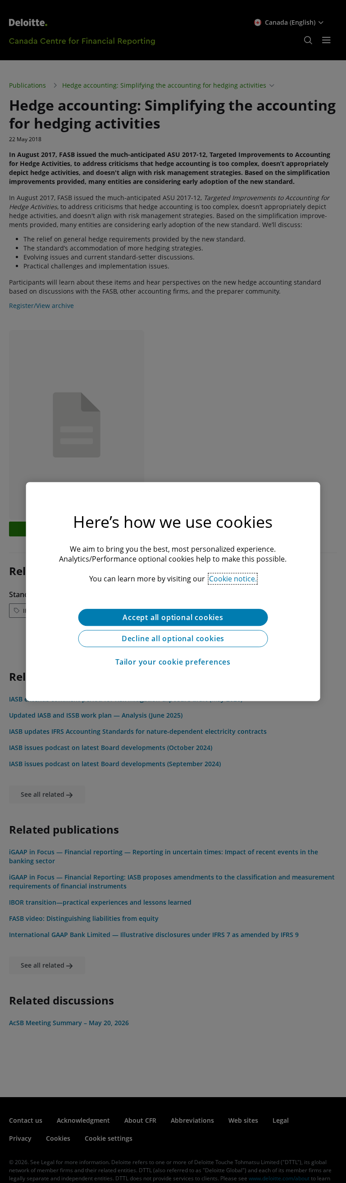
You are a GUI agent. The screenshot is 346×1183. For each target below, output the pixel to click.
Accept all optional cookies (173, 617)
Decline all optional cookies (173, 638)
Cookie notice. (233, 579)
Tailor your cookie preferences (173, 662)
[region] (173, 591)
